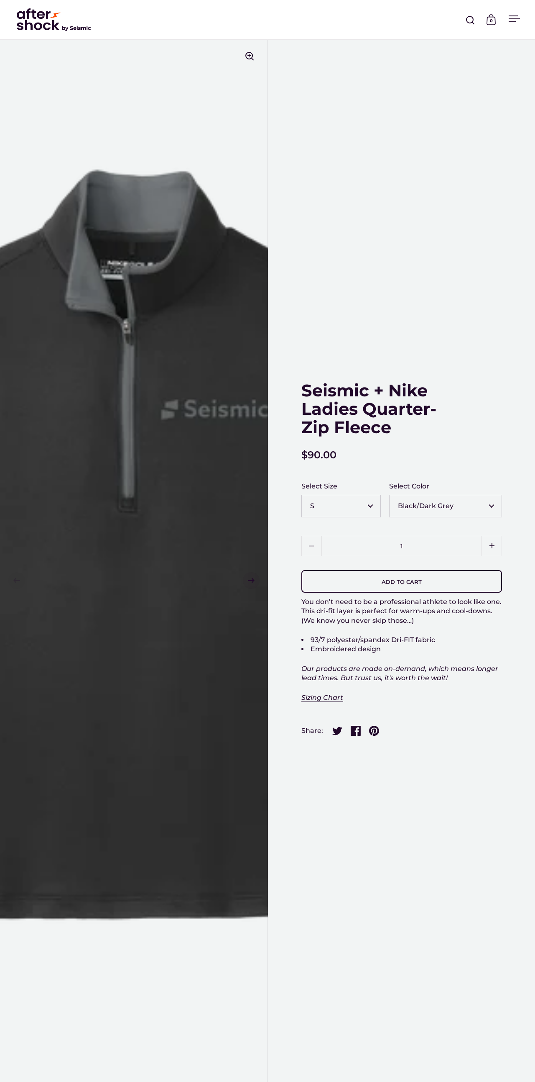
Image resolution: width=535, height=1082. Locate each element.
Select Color (409, 486)
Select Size (319, 486)
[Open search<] (470, 19)
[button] (16, 580)
